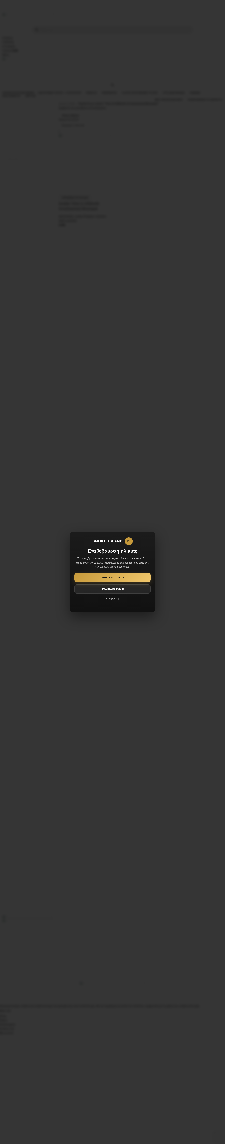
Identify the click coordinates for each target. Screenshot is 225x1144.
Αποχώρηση (112, 598)
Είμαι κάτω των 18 (112, 589)
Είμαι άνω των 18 (112, 577)
